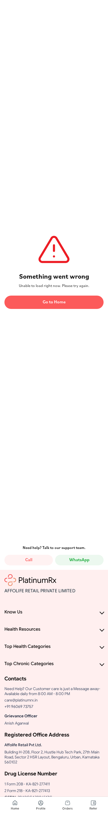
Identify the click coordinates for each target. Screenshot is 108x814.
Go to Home (54, 302)
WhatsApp (79, 560)
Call (28, 560)
